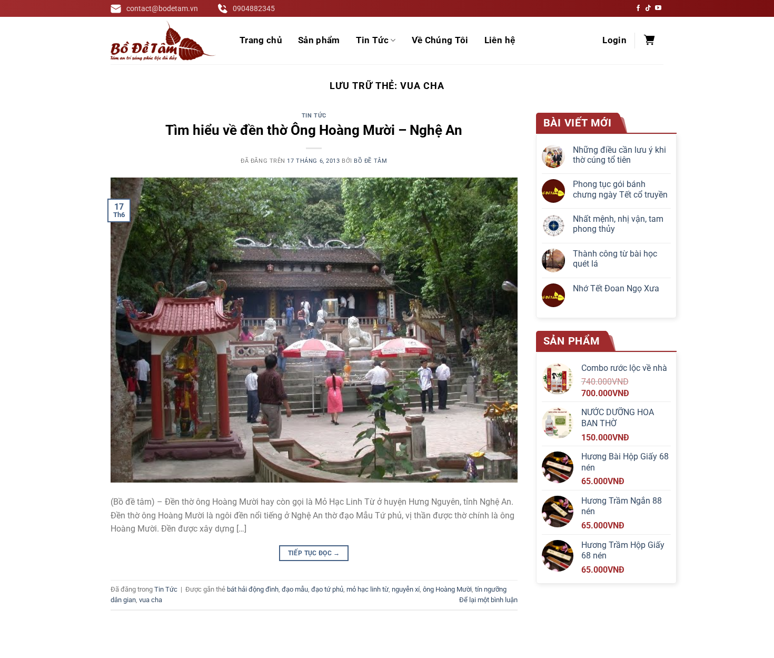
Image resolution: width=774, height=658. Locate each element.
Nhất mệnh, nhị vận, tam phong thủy (618, 224)
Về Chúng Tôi (440, 40)
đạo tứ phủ (327, 589)
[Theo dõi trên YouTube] (658, 8)
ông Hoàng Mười (447, 589)
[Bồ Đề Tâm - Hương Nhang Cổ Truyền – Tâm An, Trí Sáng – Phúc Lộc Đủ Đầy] (163, 41)
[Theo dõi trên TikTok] (648, 8)
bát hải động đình (253, 589)
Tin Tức (372, 40)
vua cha (150, 600)
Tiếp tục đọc (314, 553)
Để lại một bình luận (488, 600)
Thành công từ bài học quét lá (615, 259)
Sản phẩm (319, 40)
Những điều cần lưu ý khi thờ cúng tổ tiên (619, 155)
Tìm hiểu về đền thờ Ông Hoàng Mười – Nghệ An (313, 130)
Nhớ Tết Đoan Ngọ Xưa (616, 288)
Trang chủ (261, 40)
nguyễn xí (406, 589)
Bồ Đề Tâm (370, 161)
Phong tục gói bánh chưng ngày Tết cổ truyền (620, 189)
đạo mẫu (295, 589)
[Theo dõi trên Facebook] (638, 8)
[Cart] (649, 40)
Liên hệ (499, 40)
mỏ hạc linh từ (367, 589)
